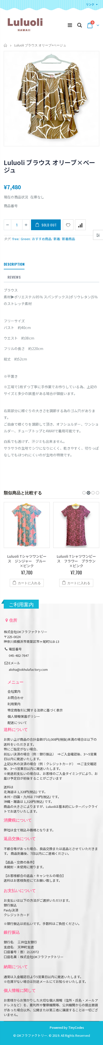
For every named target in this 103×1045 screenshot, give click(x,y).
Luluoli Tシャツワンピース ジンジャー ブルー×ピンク (26, 561)
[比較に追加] (80, 224)
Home (6, 45)
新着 (57, 238)
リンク (90, 4)
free (15, 238)
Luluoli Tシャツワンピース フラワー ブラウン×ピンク (76, 561)
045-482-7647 (19, 655)
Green (25, 238)
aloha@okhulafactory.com (28, 669)
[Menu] (70, 24)
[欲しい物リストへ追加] (68, 224)
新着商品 (68, 238)
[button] (84, 493)
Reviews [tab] (14, 277)
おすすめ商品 (42, 238)
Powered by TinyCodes (67, 1027)
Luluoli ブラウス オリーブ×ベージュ (49, 166)
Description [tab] (14, 264)
